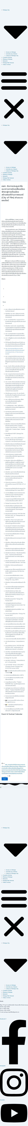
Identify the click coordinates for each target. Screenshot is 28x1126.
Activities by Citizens (11, 54)
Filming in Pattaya (7, 59)
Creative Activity (7, 57)
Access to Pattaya (11, 52)
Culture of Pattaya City (12, 55)
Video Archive (7, 64)
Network (5, 61)
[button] (14, 95)
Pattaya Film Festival (8, 63)
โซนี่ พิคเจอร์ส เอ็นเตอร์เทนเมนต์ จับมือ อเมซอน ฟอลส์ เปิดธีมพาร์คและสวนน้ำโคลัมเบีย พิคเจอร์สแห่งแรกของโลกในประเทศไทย (14, 773)
